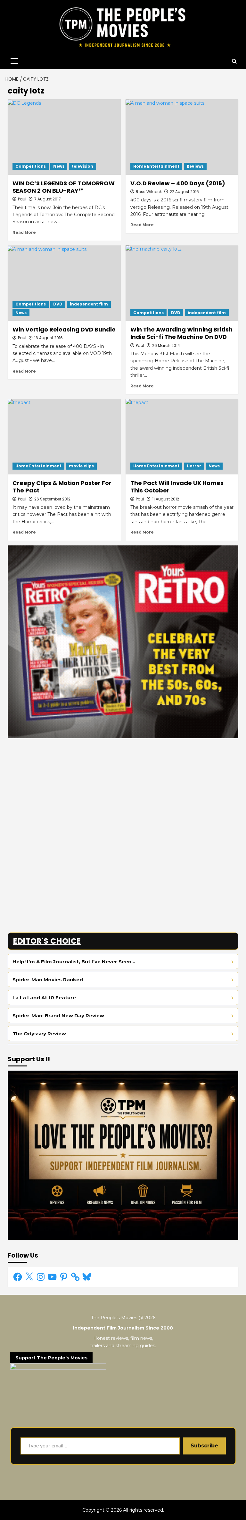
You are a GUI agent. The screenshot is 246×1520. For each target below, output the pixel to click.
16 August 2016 (48, 337)
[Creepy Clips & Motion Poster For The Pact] (64, 436)
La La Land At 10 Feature (44, 997)
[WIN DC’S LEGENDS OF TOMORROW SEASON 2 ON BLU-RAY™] (64, 137)
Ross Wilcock (149, 191)
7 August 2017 (47, 199)
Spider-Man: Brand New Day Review (58, 1015)
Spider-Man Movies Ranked (47, 980)
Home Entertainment (156, 166)
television (82, 166)
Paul (22, 199)
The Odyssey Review (39, 1033)
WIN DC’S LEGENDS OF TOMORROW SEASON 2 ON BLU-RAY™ (63, 187)
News (58, 166)
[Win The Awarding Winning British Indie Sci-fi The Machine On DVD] (182, 283)
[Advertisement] (123, 788)
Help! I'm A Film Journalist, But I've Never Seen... (73, 962)
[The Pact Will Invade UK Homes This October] (182, 436)
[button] (13, 61)
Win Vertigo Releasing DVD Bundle (64, 329)
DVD (57, 304)
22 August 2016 (184, 191)
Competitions (30, 166)
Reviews (195, 166)
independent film (89, 304)
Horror (194, 466)
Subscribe (204, 1446)
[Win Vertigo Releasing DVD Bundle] (64, 283)
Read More (24, 232)
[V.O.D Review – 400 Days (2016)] (182, 137)
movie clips (81, 466)
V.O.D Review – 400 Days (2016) (177, 183)
